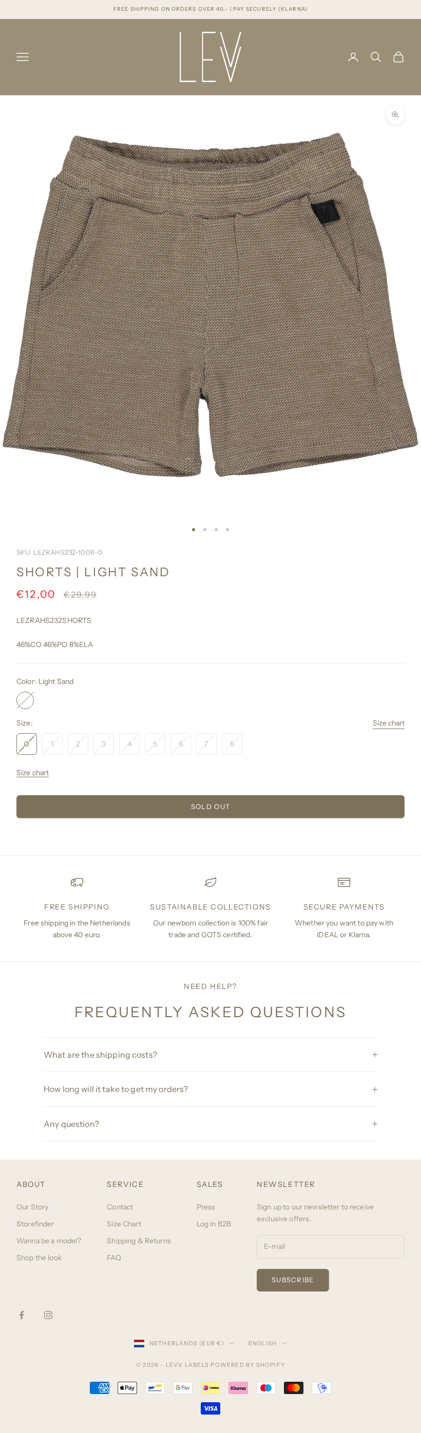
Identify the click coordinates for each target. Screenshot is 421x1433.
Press (206, 1207)
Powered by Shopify (247, 1364)
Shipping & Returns (139, 1240)
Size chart (389, 723)
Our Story (32, 1207)
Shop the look (39, 1257)
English (262, 1343)
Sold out (210, 806)
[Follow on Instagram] (48, 1315)
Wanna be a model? (48, 1240)
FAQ (114, 1257)
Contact (120, 1207)
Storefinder (35, 1223)
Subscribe (293, 1280)
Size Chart (124, 1223)
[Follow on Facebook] (21, 1315)
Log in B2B (214, 1223)
